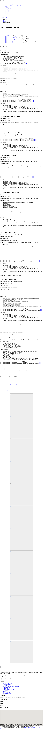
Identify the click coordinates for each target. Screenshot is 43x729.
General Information (8, 13)
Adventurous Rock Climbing (8, 683)
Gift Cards (7, 12)
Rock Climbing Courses (9, 7)
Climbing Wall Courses (9, 8)
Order (4, 14)
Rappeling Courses (8, 9)
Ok (0, 728)
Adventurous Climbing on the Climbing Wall (11, 686)
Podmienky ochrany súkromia (8, 693)
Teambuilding (7, 11)
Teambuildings (5, 690)
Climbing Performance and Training (11, 10)
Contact (4, 15)
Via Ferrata (5, 685)
